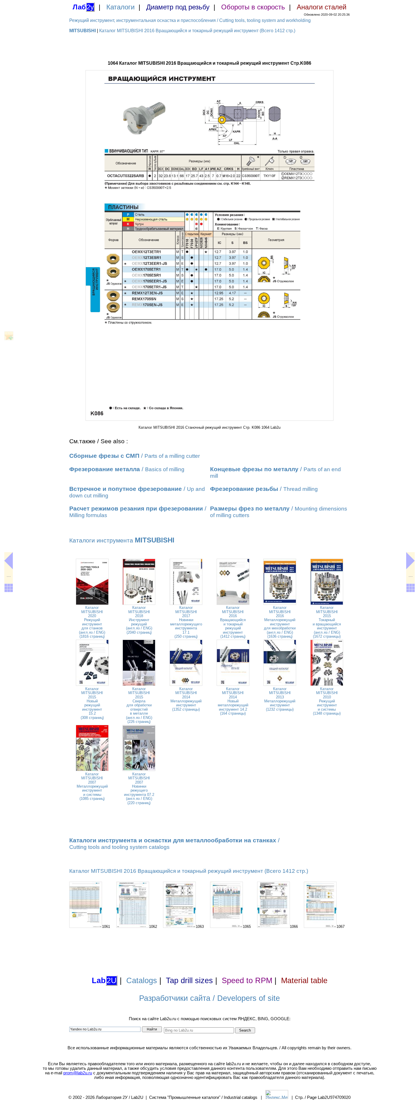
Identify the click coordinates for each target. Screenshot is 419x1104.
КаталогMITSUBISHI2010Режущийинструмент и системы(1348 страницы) (327, 701)
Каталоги (120, 7)
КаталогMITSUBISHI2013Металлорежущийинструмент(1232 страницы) (279, 699)
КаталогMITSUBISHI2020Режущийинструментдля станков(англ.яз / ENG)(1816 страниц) (92, 622)
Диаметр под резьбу (178, 7)
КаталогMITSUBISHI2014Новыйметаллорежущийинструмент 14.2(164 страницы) (233, 701)
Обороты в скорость (253, 7)
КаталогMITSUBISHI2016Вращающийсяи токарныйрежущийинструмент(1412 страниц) (233, 622)
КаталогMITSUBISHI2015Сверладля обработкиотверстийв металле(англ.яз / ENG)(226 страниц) (139, 705)
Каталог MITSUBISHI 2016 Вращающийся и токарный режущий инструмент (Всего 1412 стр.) (197, 30)
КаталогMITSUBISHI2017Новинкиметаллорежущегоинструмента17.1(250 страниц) (186, 622)
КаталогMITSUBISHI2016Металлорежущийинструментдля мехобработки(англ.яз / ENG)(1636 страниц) (280, 622)
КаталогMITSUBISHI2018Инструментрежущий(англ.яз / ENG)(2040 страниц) (139, 619)
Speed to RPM (247, 980)
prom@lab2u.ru (77, 1073)
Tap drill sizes (189, 980)
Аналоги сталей (321, 7)
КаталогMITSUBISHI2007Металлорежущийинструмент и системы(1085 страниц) (92, 786)
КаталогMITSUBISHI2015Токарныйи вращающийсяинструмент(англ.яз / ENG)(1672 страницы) (327, 622)
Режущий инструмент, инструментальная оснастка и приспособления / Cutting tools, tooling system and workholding (190, 20)
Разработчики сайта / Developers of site (209, 998)
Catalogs (141, 980)
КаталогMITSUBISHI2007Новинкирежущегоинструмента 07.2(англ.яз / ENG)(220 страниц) (139, 788)
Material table (304, 980)
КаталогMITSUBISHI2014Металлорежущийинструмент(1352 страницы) (186, 699)
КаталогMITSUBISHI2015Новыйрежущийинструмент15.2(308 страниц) (92, 703)
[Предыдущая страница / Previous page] (8, 560)
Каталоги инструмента (121, 540)
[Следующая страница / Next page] (410, 560)
